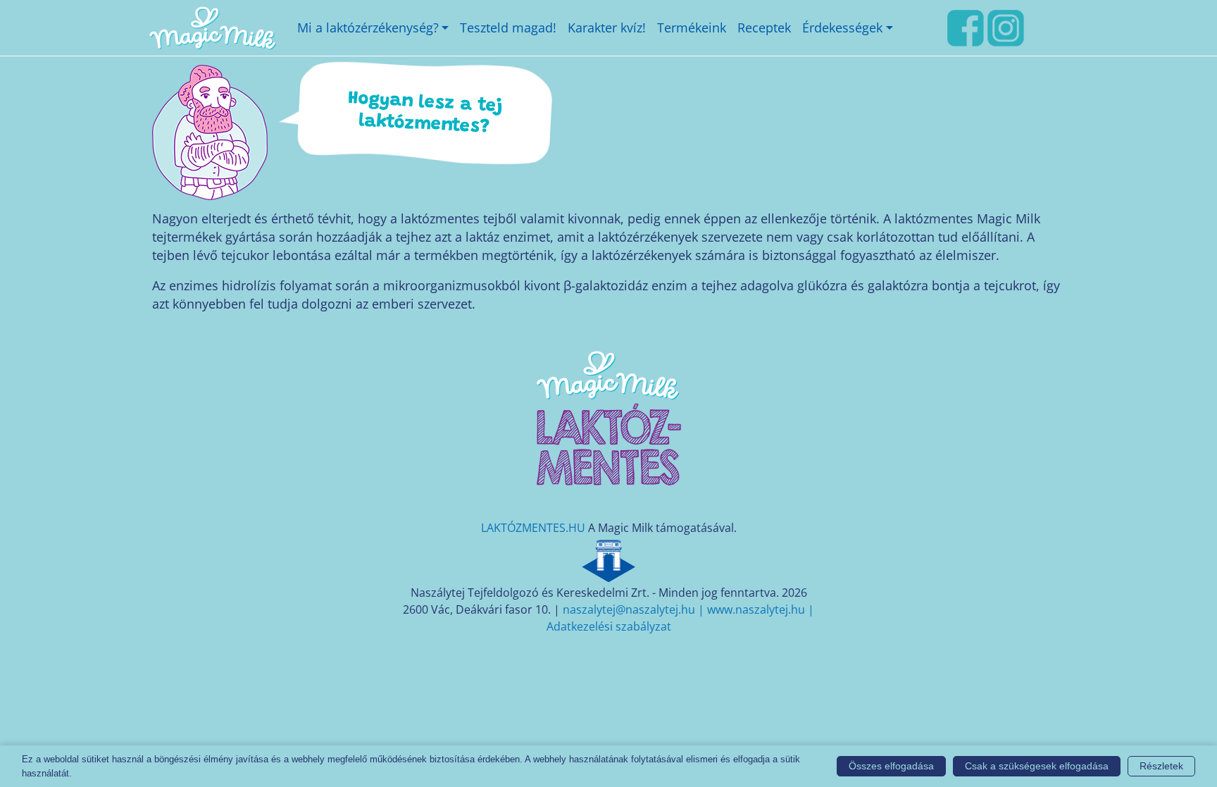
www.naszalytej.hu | (760, 609)
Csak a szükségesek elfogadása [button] (1037, 765)
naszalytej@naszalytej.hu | (635, 609)
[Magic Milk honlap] (212, 28)
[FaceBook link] (965, 26)
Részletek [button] (1161, 765)
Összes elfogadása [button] (891, 765)
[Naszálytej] (608, 558)
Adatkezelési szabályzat (609, 626)
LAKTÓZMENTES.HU (533, 527)
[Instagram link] (1005, 26)
